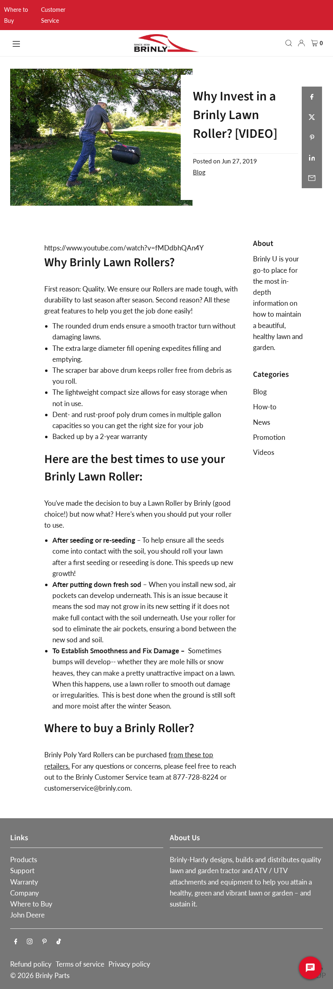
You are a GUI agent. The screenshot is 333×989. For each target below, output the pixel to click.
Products (23, 859)
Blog (199, 172)
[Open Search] (288, 43)
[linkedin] (312, 158)
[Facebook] (15, 941)
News (261, 422)
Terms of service (80, 964)
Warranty (24, 882)
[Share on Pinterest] (312, 137)
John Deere (27, 915)
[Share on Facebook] (312, 97)
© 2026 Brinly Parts (39, 975)
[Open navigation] (68, 42)
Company (24, 893)
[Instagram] (29, 941)
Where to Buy (31, 904)
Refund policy (31, 964)
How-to (265, 406)
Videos (263, 452)
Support (22, 870)
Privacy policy (129, 964)
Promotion (269, 437)
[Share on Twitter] (312, 117)
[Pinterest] (44, 941)
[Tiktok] (58, 941)
